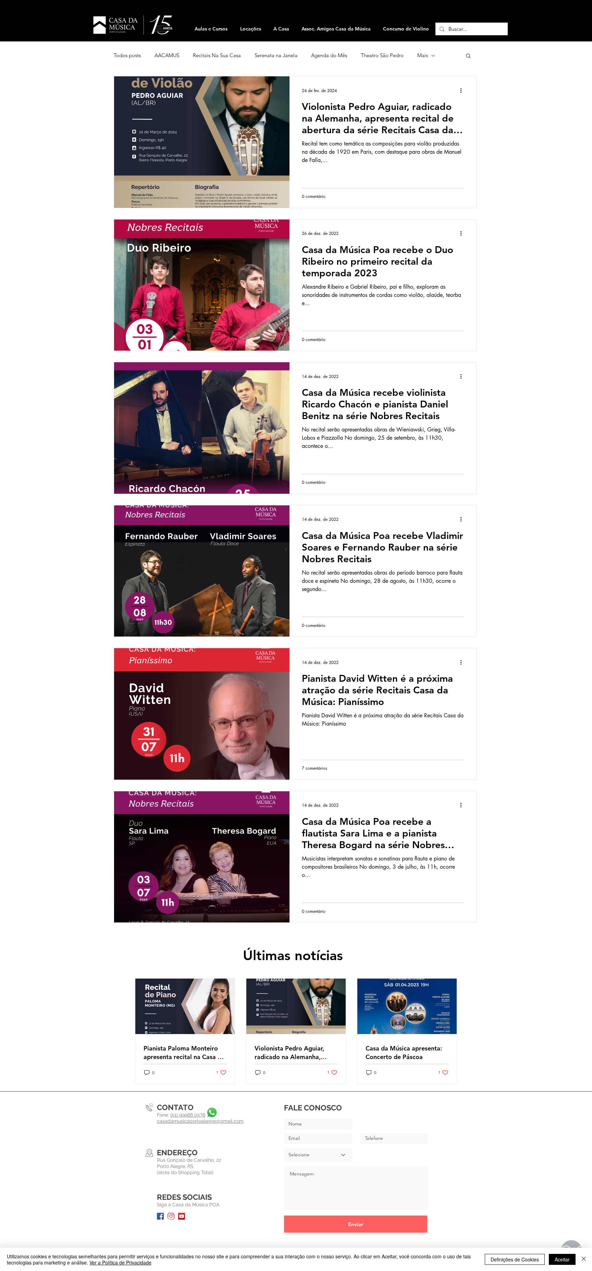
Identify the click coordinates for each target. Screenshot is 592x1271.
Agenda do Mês (329, 55)
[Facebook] (160, 1216)
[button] (250, 29)
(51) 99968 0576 (187, 1115)
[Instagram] (171, 1216)
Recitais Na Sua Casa (217, 55)
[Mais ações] (463, 90)
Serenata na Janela (276, 55)
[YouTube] (181, 1216)
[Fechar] (584, 1259)
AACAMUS (167, 55)
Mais (422, 55)
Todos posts (127, 55)
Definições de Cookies (515, 1259)
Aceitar (562, 1259)
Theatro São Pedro (382, 55)
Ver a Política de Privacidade (120, 1262)
